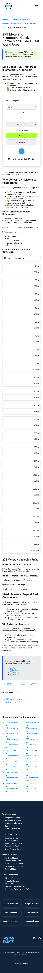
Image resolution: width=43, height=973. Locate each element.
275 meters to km (14, 702)
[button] (37, 6)
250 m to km (15, 670)
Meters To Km (29, 23)
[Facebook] (39, 938)
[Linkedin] (34, 938)
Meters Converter (10, 23)
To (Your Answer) (21, 130)
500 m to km (15, 672)
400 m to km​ (15, 674)
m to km (26, 663)
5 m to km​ (14, 668)
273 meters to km (14, 699)
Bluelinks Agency (22, 954)
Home (5, 19)
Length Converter (20, 19)
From (21, 112)
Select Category (12, 101)
